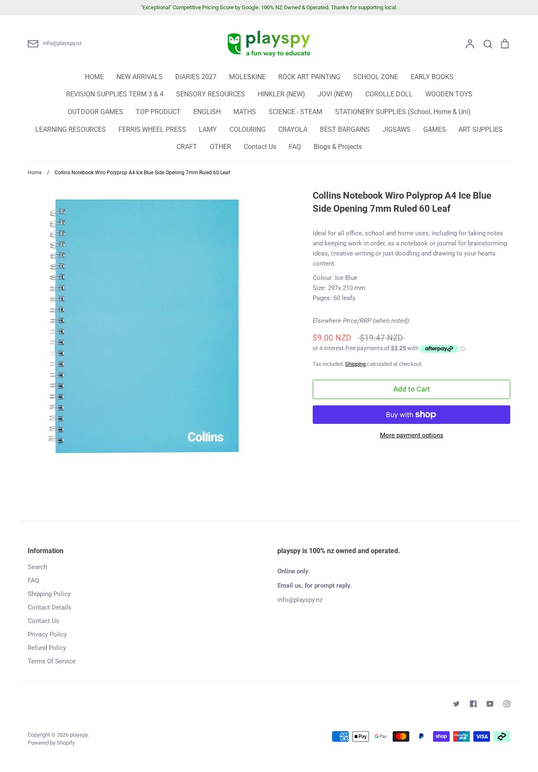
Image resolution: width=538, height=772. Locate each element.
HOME (94, 77)
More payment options (411, 435)
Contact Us (260, 147)
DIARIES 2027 (195, 77)
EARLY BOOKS (432, 77)
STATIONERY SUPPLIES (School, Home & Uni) (403, 112)
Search (37, 567)
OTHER (220, 147)
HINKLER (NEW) (281, 94)
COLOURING (247, 129)
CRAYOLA (292, 129)
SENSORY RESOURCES (210, 94)
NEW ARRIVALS (139, 77)
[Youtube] (490, 703)
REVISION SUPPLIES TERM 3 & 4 (115, 94)
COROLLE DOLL (389, 94)
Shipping (355, 364)
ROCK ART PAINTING (309, 77)
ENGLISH (207, 112)
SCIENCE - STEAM (295, 112)
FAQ (295, 147)
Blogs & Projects (338, 147)
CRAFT (187, 147)
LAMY (208, 129)
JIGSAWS (396, 129)
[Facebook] (473, 703)
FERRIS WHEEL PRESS (152, 129)
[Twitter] (456, 703)
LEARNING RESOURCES (70, 129)
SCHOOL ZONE (375, 77)
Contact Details (49, 607)
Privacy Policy (47, 634)
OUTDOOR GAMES (95, 112)
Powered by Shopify (51, 743)
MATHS (244, 112)
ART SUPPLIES (481, 129)
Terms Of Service (52, 661)
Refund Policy (47, 648)
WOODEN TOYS (448, 94)
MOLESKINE (247, 77)
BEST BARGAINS (345, 129)
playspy (78, 735)
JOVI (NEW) (335, 94)
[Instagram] (506, 703)
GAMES (434, 129)
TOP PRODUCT (158, 112)
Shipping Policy (49, 594)
